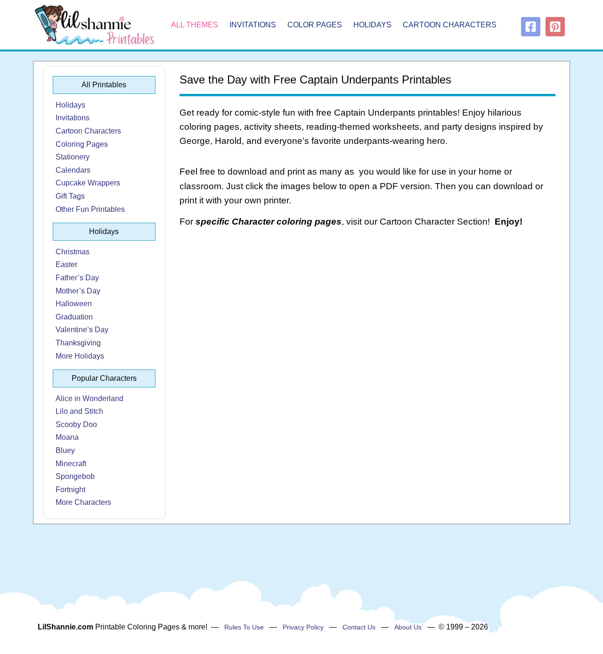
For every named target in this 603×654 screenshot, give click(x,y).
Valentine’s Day (82, 330)
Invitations (252, 25)
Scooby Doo (76, 424)
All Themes (194, 25)
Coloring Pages (82, 144)
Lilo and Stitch (79, 411)
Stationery (73, 157)
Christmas (73, 252)
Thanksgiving (78, 343)
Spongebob (75, 476)
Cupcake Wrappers (88, 183)
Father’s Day (77, 278)
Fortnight (70, 490)
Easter (66, 264)
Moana (67, 437)
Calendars (73, 170)
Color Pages (314, 25)
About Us (408, 627)
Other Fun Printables (90, 209)
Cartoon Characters (450, 25)
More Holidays (80, 356)
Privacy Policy (303, 627)
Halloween (74, 304)
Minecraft (71, 464)
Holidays (372, 25)
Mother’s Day (78, 291)
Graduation (74, 317)
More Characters (83, 502)
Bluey (65, 450)
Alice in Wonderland (89, 398)
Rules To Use (244, 627)
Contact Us (358, 627)
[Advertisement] (367, 311)
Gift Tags (70, 196)
